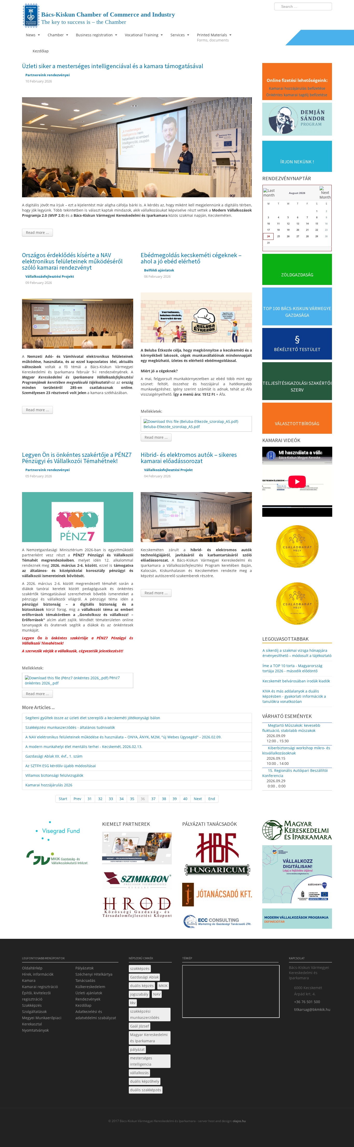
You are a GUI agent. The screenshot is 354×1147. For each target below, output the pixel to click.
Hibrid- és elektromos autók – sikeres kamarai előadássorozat (189, 458)
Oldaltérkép (32, 968)
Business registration (95, 34)
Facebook (298, 17)
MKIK (163, 985)
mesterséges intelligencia (141, 1061)
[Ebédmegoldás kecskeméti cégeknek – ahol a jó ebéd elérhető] (196, 316)
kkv (133, 1002)
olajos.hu (239, 1121)
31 (90, 798)
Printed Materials (213, 37)
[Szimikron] (137, 881)
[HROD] (137, 908)
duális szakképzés (145, 1089)
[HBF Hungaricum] (217, 855)
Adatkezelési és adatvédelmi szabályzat (95, 1014)
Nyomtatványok (35, 1030)
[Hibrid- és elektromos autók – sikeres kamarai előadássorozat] (196, 516)
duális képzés (142, 985)
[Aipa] (137, 849)
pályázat (137, 1049)
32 (100, 798)
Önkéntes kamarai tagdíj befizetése (297, 94)
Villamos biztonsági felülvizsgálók (54, 775)
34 (121, 798)
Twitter (307, 17)
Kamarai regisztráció (40, 986)
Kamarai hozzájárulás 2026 (48, 784)
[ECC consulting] (217, 923)
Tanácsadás (85, 980)
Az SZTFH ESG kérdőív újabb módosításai (60, 765)
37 (153, 798)
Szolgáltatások (34, 1011)
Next (198, 798)
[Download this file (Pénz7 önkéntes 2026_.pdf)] (67, 677)
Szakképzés (32, 1005)
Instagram (317, 17)
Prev (77, 798)
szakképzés (140, 968)
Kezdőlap (83, 1005)
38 (164, 798)
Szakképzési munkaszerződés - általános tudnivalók (70, 727)
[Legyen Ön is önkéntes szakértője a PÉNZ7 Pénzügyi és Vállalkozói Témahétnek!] (77, 516)
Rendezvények (87, 999)
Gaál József (139, 1026)
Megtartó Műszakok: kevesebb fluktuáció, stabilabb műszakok (291, 728)
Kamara (29, 980)
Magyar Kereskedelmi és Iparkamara (149, 1037)
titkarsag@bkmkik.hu (312, 1009)
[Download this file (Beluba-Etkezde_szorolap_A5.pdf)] (191, 420)
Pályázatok (84, 968)
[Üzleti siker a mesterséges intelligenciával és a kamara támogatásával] (137, 146)
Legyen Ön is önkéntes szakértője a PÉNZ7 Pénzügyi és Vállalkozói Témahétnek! (77, 458)
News (31, 34)
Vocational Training (142, 34)
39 (175, 798)
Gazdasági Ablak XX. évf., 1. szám (53, 756)
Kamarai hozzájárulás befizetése (297, 88)
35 (132, 798)
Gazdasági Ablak (144, 977)
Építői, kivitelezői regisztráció (36, 996)
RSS (326, 17)
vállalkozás (139, 1072)
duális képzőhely (144, 1081)
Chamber (56, 34)
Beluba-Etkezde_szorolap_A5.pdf (172, 426)
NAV (156, 994)
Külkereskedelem (90, 986)
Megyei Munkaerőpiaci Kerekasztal (41, 1020)
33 (111, 798)
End (211, 798)
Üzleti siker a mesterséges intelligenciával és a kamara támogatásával (112, 66)
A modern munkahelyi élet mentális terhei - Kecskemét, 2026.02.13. (83, 746)
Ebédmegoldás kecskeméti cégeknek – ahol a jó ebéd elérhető (191, 258)
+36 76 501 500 (307, 1001)
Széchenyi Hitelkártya (93, 974)
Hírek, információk (37, 974)
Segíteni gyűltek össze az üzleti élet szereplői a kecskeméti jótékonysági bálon (92, 717)
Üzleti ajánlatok (88, 992)
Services (178, 34)
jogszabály (139, 994)
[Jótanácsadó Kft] (217, 896)
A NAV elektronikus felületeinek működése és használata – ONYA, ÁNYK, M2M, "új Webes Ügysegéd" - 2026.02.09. (123, 737)
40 (185, 798)
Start (63, 798)
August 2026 (297, 193)
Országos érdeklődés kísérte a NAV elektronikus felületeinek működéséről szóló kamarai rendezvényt (72, 261)
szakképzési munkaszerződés (144, 1014)
